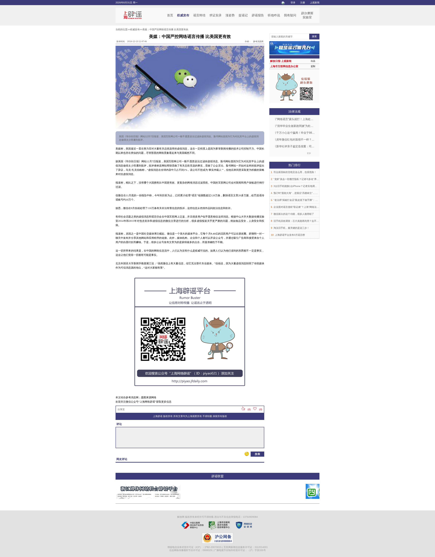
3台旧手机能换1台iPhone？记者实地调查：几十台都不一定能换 (307, 186)
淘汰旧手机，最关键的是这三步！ (291, 228)
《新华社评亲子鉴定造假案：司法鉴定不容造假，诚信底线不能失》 (294, 146)
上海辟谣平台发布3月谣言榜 (290, 235)
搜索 (314, 36)
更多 (309, 153)
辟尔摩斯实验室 (307, 15)
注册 (302, 2)
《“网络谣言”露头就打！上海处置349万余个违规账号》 (294, 119)
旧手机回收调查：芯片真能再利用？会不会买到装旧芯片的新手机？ (309, 221)
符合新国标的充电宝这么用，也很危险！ (295, 172)
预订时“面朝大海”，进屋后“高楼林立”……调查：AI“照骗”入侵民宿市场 (310, 193)
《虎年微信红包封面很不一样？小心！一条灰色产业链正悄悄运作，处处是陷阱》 (294, 139)
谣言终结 (199, 15)
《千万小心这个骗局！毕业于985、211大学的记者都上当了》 (294, 132)
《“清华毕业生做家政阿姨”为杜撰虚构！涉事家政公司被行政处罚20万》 (294, 125)
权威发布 (183, 15)
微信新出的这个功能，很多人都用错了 (294, 214)
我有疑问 (290, 15)
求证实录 (215, 15)
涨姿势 (230, 15)
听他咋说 (274, 15)
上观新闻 (314, 2)
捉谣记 (243, 15)
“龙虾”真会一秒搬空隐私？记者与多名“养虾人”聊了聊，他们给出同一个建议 (313, 179)
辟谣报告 (258, 15)
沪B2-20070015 (213, 547)
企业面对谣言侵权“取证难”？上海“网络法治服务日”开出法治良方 (307, 207)
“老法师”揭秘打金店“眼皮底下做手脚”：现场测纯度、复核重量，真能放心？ (313, 200)
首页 (170, 15)
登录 (293, 2)
